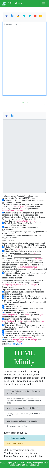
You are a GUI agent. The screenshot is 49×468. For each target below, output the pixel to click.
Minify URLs (7, 256)
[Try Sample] (35, 16)
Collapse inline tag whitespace (16, 204)
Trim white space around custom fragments (22, 335)
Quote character (8, 287)
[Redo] (29, 16)
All (9, 344)
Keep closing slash (12, 236)
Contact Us (34, 465)
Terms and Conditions (19, 465)
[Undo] (24, 16)
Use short (11, 340)
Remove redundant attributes (16, 308)
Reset (19, 344)
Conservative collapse (13, 217)
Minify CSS (9, 247)
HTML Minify (14, 3)
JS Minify (20, 463)
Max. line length (9, 240)
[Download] (6, 16)
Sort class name (10, 333)
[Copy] (12, 16)
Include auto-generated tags (15, 231)
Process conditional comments (16, 273)
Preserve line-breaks (12, 261)
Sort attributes (10, 331)
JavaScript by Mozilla (16, 438)
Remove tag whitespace (14, 325)
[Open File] (40, 16)
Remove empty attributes (14, 298)
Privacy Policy (32, 463)
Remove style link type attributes (17, 319)
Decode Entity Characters (14, 223)
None (14, 344)
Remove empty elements (14, 302)
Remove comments (12, 296)
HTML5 (7, 227)
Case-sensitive (10, 196)
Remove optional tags (13, 306)
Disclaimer (44, 463)
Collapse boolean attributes (15, 200)
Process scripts (8, 278)
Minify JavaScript (11, 251)
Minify (25, 102)
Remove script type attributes (16, 313)
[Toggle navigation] (43, 3)
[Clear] (18, 16)
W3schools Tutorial (15, 443)
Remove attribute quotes (14, 292)
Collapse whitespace (12, 213)
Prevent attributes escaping (15, 269)
